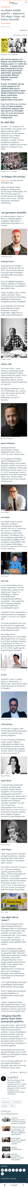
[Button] (23, 30)
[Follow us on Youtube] (9, 1170)
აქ (23, 223)
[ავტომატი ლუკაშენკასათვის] (6, 1149)
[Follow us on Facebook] (2, 1170)
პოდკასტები (14, 1185)
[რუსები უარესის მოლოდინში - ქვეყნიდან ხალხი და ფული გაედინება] (6, 1139)
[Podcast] (2, 1173)
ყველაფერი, (5, 180)
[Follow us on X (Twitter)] (6, 1170)
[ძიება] (23, 1185)
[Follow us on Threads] (20, 1170)
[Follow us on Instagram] (16, 1170)
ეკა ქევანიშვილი (6, 23)
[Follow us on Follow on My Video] (13, 1170)
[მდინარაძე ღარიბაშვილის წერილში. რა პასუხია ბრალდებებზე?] (6, 1155)
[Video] (4, 1185)
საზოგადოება (5, 7)
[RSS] (24, 1170)
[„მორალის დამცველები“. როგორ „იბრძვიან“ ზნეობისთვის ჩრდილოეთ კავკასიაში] (6, 1119)
